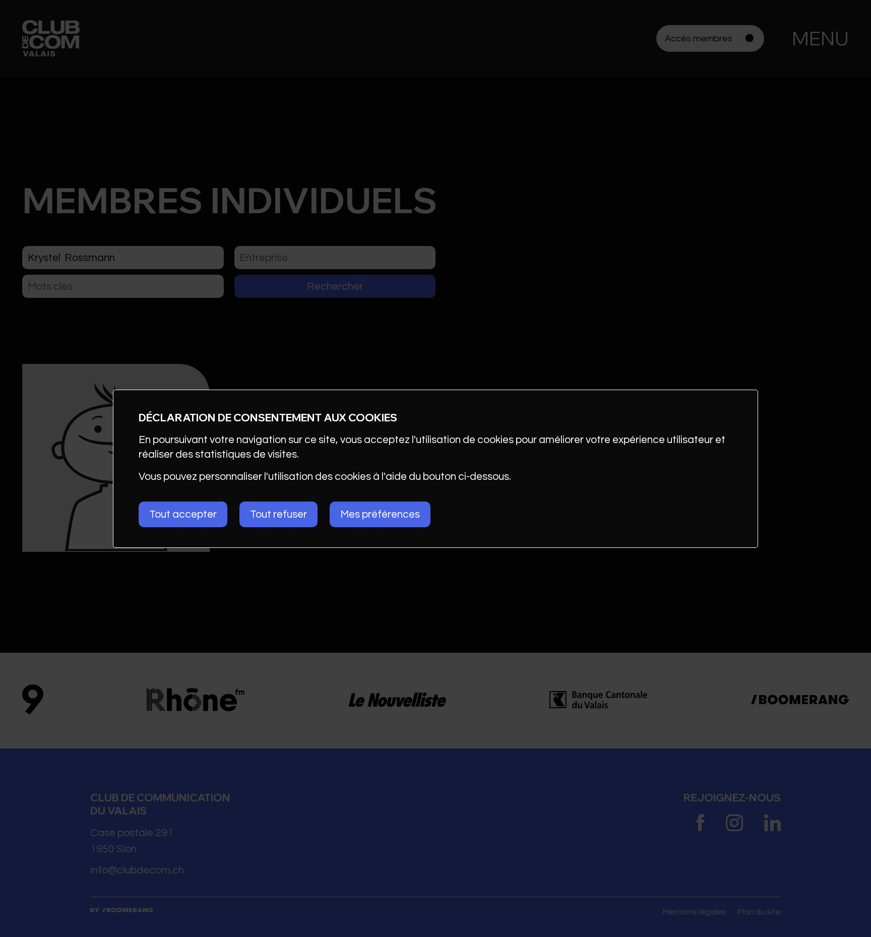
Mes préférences (380, 514)
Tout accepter (183, 514)
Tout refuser (278, 514)
